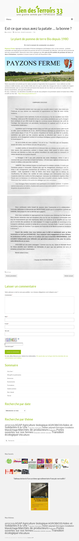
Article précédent (11, 276)
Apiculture (32, 428)
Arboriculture (38, 428)
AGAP (18, 425)
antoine (9, 32)
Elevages (60, 427)
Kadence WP (31, 537)
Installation (69, 427)
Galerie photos (11, 388)
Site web (7, 330)
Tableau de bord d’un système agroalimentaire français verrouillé (39, 479)
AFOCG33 (10, 425)
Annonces (10, 378)
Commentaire (8, 295)
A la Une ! (10, 371)
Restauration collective (39, 432)
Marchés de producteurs (33, 429)
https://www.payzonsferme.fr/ (27, 93)
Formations (10, 385)
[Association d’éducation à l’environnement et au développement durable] (9, 461)
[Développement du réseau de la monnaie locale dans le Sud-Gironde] (48, 461)
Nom (6, 316)
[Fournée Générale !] (48, 466)
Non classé (10, 392)
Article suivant (69, 276)
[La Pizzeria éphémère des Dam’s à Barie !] (32, 466)
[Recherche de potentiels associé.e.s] (24, 461)
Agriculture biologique (35, 425)
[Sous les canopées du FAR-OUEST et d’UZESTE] (56, 461)
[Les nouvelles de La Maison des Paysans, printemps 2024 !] (65, 466)
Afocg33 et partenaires (26, 32)
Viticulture (24, 434)
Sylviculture (48, 432)
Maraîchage (8, 272)
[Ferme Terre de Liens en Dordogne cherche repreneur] (40, 466)
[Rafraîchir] (19, 339)
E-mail (7, 323)
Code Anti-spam (9, 346)
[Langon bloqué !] (25, 471)
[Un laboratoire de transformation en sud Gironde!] (56, 466)
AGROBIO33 (55, 425)
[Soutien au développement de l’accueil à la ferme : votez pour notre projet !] (17, 471)
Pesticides (52, 430)
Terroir (9, 395)
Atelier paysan (48, 427)
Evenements (11, 382)
